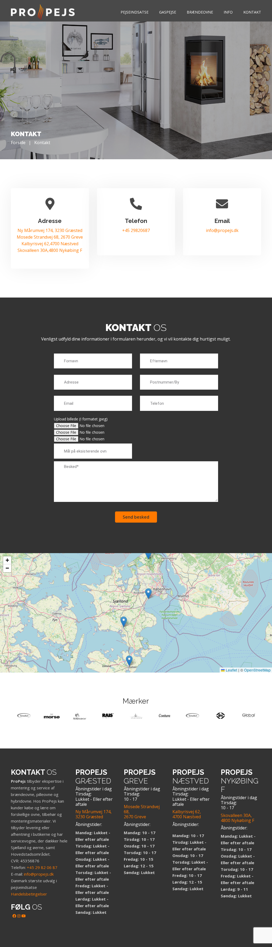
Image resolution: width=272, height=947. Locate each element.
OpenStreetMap (257, 670)
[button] (148, 554)
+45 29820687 (136, 230)
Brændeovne (200, 12)
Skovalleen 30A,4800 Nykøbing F (50, 250)
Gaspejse (167, 12)
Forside (18, 142)
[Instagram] (6, 924)
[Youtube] (24, 915)
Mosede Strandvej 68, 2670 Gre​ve (50, 237)
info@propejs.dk (222, 230)
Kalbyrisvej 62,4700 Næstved (50, 244)
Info (228, 12)
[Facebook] (14, 915)
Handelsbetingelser (29, 894)
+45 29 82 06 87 (42, 867)
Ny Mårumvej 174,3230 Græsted (93, 814)
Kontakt (252, 12)
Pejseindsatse (134, 12)
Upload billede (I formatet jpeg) (81, 418)
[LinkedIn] (18, 915)
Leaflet (231, 670)
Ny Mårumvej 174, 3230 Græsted (50, 230)
